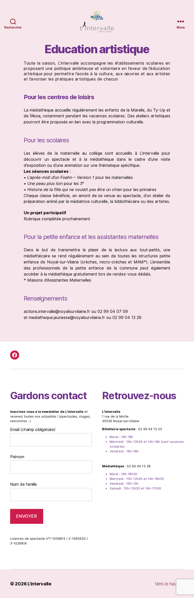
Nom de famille (23, 484)
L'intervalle (39, 583)
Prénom (17, 456)
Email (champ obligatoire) (32, 429)
